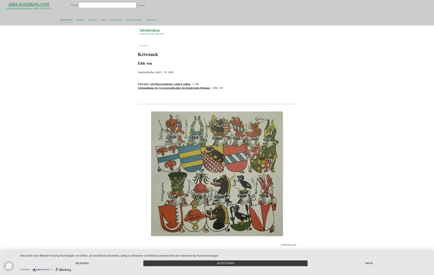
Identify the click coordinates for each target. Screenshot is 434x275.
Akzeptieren (225, 263)
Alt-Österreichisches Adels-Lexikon (170, 84)
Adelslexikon (66, 19)
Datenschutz (116, 19)
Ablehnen (82, 263)
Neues (104, 19)
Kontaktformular (134, 19)
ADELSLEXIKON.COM (28, 4)
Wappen (80, 19)
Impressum (151, 19)
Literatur (93, 19)
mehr (369, 263)
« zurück (143, 45)
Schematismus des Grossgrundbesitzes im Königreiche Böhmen (174, 88)
